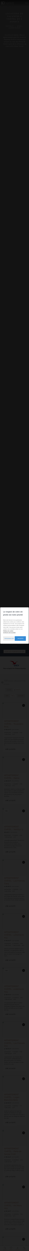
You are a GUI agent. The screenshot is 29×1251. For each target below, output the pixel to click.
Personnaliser (9, 638)
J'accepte (20, 638)
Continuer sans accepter (9, 632)
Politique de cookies (8, 630)
